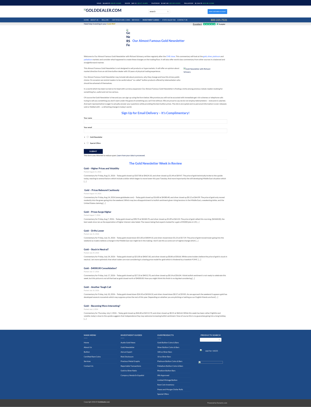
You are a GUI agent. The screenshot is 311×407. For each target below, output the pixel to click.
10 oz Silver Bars (164, 356)
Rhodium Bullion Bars (166, 370)
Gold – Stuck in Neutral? (96, 249)
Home (86, 20)
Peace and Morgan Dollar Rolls (170, 389)
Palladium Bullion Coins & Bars (170, 366)
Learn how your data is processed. (131, 155)
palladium (88, 59)
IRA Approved (163, 375)
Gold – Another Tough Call (97, 287)
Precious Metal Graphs (130, 361)
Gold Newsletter (127, 347)
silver (209, 56)
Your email (88, 127)
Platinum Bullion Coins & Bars (169, 361)
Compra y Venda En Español (132, 375)
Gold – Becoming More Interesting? (102, 305)
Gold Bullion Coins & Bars (168, 342)
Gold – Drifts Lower (94, 230)
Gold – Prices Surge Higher (98, 211)
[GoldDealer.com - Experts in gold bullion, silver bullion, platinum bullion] (106, 11)
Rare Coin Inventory (165, 384)
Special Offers (163, 394)
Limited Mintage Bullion (167, 380)
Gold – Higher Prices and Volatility (102, 168)
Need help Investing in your (99, 24)
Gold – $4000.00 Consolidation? (100, 268)
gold (205, 56)
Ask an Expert (126, 352)
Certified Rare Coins (121, 20)
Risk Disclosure (127, 356)
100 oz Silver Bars (164, 352)
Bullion (105, 20)
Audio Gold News (128, 342)
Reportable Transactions (131, 366)
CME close (170, 56)
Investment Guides (151, 20)
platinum (216, 56)
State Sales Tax (169, 20)
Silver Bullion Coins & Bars (168, 347)
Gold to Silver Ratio (129, 370)
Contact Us (182, 20)
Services (135, 20)
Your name (88, 118)
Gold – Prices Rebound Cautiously (101, 190)
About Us (94, 20)
